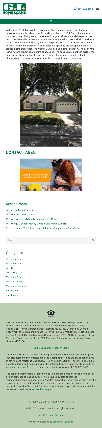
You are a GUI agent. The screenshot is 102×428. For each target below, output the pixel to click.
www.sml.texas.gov (16, 367)
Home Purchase (14, 259)
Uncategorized (13, 295)
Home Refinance (14, 263)
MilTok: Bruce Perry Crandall (20, 214)
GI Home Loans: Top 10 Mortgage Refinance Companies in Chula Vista (43, 228)
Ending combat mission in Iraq (21, 210)
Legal (41, 415)
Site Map (59, 415)
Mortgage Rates (14, 281)
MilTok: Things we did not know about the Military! (32, 219)
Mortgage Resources (17, 286)
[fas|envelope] (98, 9)
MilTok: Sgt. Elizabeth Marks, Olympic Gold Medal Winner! (36, 223)
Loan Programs (14, 272)
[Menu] (51, 21)
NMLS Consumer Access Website (51, 347)
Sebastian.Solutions (63, 421)
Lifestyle (10, 268)
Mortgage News (14, 277)
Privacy (49, 415)
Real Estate (12, 290)
